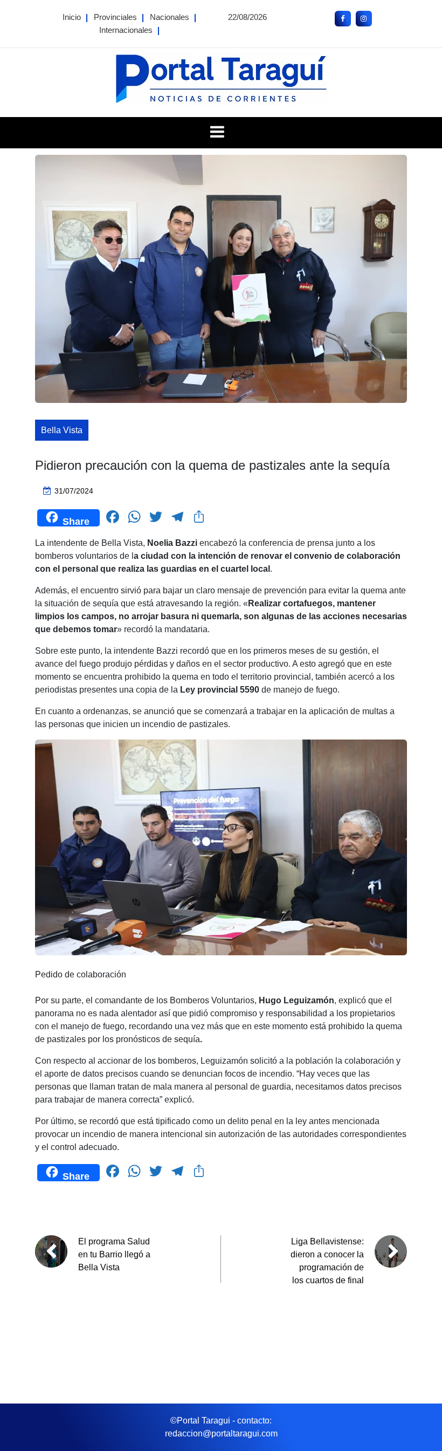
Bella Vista (61, 430)
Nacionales (169, 17)
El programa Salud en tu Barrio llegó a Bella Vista (114, 1254)
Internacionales (126, 30)
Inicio (72, 17)
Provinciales (115, 17)
